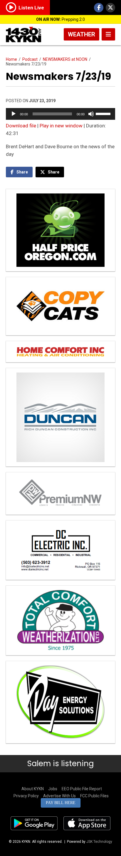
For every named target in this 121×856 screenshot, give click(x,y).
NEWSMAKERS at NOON (65, 59)
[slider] (104, 113)
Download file (21, 126)
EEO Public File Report (82, 788)
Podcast (30, 59)
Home (11, 59)
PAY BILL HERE (60, 803)
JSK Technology (99, 842)
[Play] (13, 114)
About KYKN (32, 788)
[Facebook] (98, 7)
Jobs (52, 788)
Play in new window (61, 126)
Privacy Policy (26, 795)
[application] (60, 114)
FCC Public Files (94, 795)
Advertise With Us (59, 795)
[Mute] (91, 114)
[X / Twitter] (110, 7)
